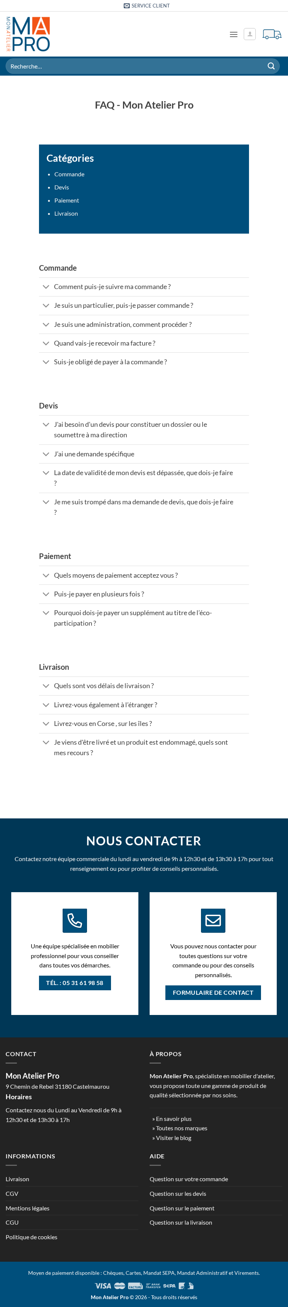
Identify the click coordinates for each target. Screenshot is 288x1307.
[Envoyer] (271, 66)
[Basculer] (46, 288)
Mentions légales (28, 1208)
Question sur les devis (178, 1193)
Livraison (66, 213)
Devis (61, 187)
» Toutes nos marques (179, 1127)
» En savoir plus (172, 1118)
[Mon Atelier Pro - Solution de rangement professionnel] (28, 34)
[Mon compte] (250, 34)
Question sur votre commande (189, 1178)
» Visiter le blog (171, 1137)
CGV (12, 1193)
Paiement (66, 200)
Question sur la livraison (181, 1222)
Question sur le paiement (182, 1208)
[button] (233, 34)
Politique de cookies (31, 1236)
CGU (12, 1222)
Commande (69, 173)
